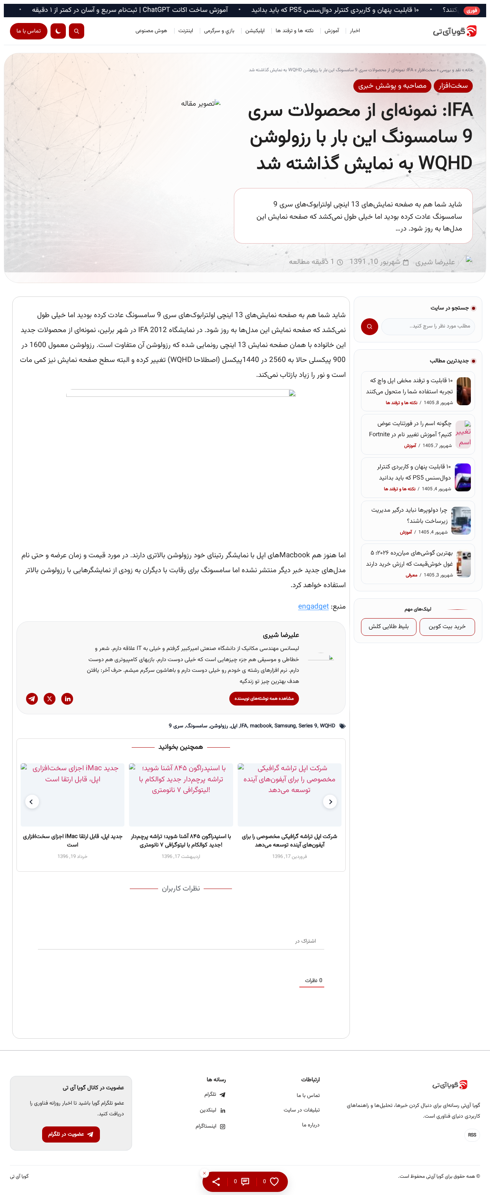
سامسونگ (196, 726)
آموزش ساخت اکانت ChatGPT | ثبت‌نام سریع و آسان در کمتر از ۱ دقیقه (168, 10)
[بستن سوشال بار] (204, 1173)
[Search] (76, 31)
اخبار (355, 31)
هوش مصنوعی (151, 31)
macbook (261, 726)
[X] (50, 699)
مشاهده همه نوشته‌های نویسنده (264, 698)
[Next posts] (330, 802)
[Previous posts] (32, 802)
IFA (243, 726)
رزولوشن (219, 726)
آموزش (332, 31)
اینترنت (185, 31)
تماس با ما (28, 31)
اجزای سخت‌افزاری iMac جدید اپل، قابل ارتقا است (72, 841)
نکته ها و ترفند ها (295, 31)
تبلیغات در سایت (302, 1110)
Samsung (285, 726)
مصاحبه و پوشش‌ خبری (392, 86)
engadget (313, 606)
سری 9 (176, 726)
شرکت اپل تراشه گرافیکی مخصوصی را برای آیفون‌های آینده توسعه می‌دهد (289, 841)
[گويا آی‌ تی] (445, 31)
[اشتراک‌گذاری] (216, 1181)
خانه (469, 70)
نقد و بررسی (450, 70)
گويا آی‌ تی (19, 1176)
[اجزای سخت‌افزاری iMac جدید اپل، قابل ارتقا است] (72, 795)
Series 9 (308, 726)
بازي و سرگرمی (219, 31)
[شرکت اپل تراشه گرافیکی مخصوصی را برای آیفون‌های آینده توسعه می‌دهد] (289, 795)
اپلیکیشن (255, 31)
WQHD (327, 726)
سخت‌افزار (427, 70)
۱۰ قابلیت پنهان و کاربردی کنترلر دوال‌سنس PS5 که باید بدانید (374, 10)
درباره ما (311, 1125)
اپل (234, 726)
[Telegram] (32, 699)
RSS (472, 1135)
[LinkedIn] (67, 699)
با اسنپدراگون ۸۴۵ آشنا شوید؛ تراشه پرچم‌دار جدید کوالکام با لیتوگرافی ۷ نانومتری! (181, 841)
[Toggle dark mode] (58, 31)
